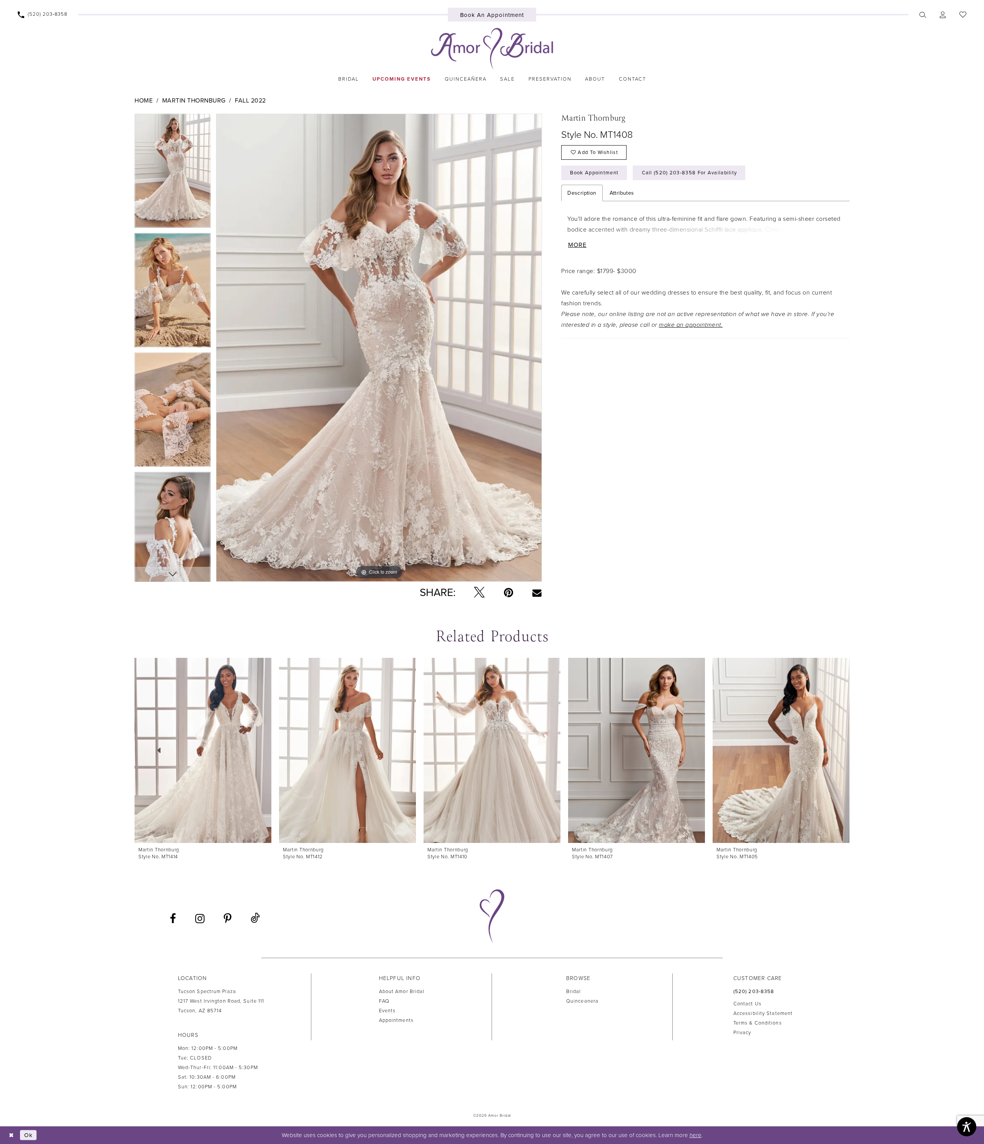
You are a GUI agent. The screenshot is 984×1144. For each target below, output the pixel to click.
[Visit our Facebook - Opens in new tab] (173, 918)
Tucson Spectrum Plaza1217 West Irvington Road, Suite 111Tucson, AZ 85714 (221, 1001)
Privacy (742, 1033)
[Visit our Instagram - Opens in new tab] (199, 918)
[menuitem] (42, 15)
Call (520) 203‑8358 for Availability (689, 173)
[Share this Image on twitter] (479, 593)
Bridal (573, 991)
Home (144, 100)
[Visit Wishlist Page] (962, 15)
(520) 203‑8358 (753, 991)
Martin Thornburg (194, 100)
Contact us (747, 1004)
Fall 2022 (250, 100)
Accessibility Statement (763, 1013)
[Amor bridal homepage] (492, 48)
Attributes (622, 193)
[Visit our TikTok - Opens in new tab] (255, 918)
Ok (28, 1135)
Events (387, 1011)
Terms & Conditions (757, 1023)
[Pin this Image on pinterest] (508, 592)
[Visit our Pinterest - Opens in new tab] (227, 918)
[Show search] (922, 15)
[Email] (537, 592)
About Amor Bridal (402, 991)
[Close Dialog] (11, 1135)
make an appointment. (691, 325)
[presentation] (203, 750)
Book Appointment (594, 173)
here (695, 1135)
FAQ (384, 1001)
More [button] (577, 245)
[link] (348, 79)
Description (581, 193)
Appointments (396, 1020)
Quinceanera (582, 1001)
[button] (942, 15)
